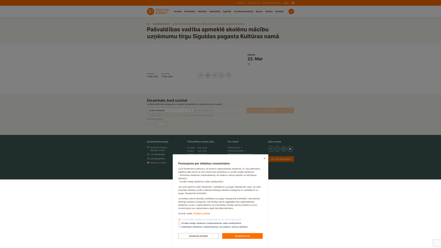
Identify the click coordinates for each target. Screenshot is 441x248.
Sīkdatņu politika (201, 213)
